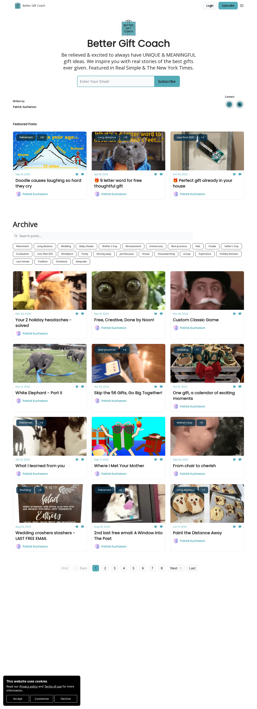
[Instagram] (229, 104)
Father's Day (231, 246)
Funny (85, 254)
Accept (17, 699)
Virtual (145, 254)
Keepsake (81, 261)
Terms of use (53, 686)
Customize (42, 699)
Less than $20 (45, 254)
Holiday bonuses (229, 254)
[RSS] (239, 104)
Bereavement (133, 246)
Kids (198, 246)
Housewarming (166, 254)
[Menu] (241, 5)
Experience (205, 254)
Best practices (179, 246)
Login (209, 5)
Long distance (45, 246)
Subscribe (228, 5)
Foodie (212, 246)
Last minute (22, 261)
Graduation (22, 254)
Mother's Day (109, 246)
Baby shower (86, 246)
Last (192, 568)
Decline (66, 699)
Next (173, 568)
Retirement (22, 246)
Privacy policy (28, 686)
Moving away (104, 254)
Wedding (66, 246)
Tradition (43, 261)
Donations (61, 261)
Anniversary (156, 246)
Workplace (67, 254)
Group (186, 254)
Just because (127, 254)
